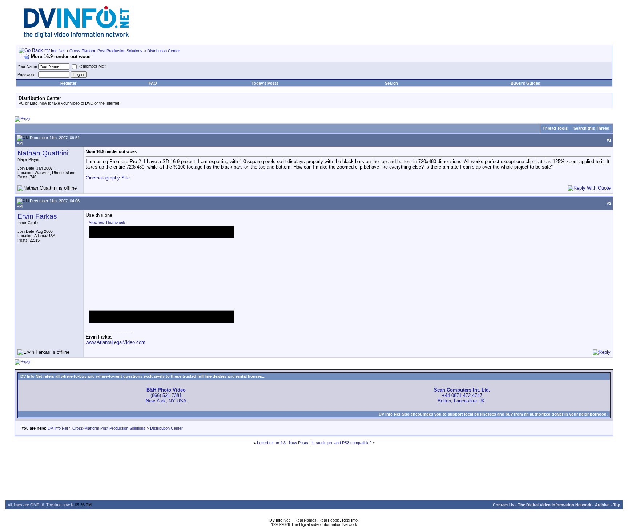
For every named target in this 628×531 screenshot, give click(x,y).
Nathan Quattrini (42, 153)
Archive (602, 505)
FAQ (153, 83)
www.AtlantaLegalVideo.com (115, 342)
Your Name (27, 66)
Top (616, 505)
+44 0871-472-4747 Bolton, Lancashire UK (462, 395)
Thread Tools (555, 128)
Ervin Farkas (37, 216)
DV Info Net (54, 51)
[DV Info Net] (76, 36)
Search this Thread (591, 128)
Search (391, 83)
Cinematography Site (108, 178)
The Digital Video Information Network (554, 505)
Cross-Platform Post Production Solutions (105, 51)
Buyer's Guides (525, 83)
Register (68, 83)
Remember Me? (92, 66)
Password (26, 74)
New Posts (298, 443)
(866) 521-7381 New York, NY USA (166, 395)
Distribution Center (163, 51)
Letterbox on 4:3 (271, 443)
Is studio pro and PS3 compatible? (341, 443)
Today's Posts (264, 83)
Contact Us (503, 505)
